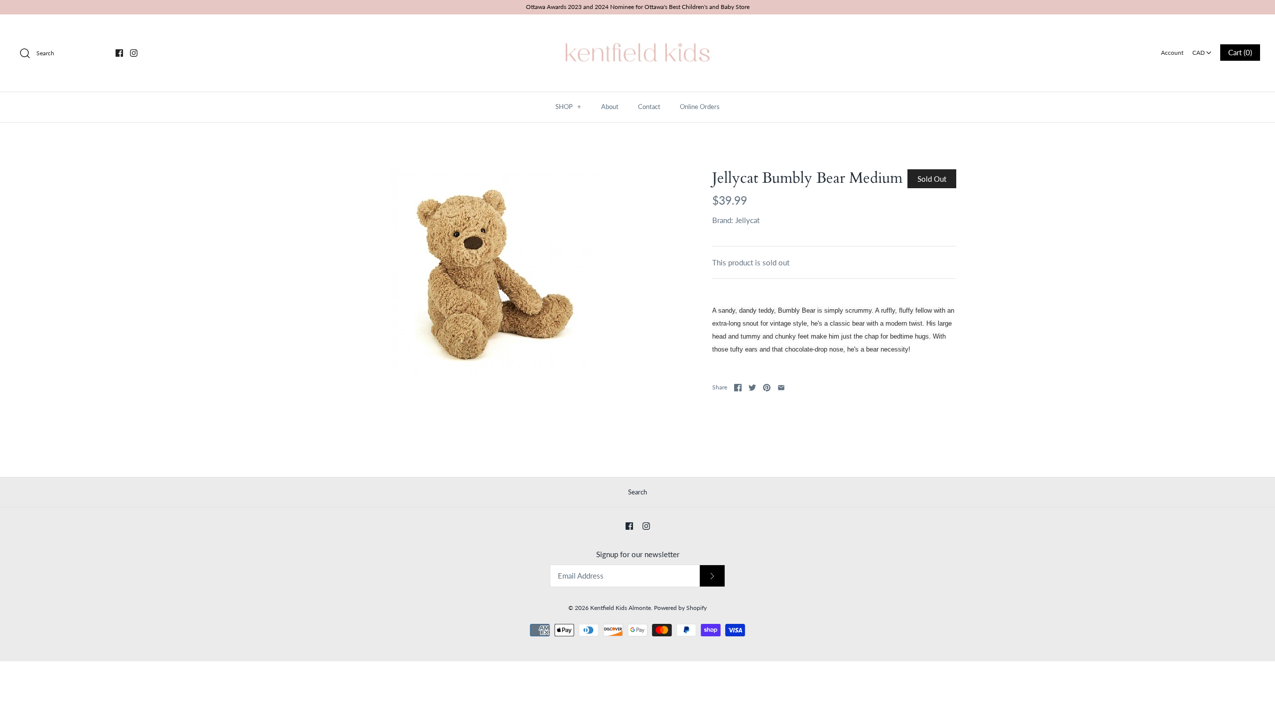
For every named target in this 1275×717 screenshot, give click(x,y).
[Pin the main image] (766, 387)
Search (637, 492)
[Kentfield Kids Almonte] (637, 30)
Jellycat (747, 220)
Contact (649, 107)
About (610, 107)
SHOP (568, 107)
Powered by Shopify (680, 607)
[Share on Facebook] (738, 387)
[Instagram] (133, 53)
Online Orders (700, 107)
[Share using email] (781, 387)
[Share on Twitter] (752, 387)
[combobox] (1202, 49)
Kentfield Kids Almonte (620, 607)
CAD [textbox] (1202, 49)
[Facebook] (119, 53)
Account (1172, 52)
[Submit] (712, 576)
